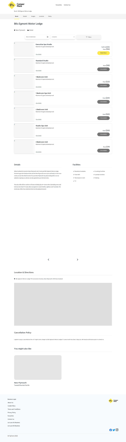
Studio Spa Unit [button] (42, 125)
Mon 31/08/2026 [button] (30, 37)
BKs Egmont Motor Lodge (25, 11)
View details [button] (38, 54)
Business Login (12, 399)
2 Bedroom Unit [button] (42, 109)
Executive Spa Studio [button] (44, 44)
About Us (10, 403)
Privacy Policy (12, 413)
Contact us (67, 5)
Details (25, 16)
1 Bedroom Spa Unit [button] (43, 93)
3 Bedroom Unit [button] (42, 142)
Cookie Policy (11, 406)
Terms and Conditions (14, 409)
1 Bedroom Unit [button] (42, 77)
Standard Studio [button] (42, 60)
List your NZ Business (14, 426)
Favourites (59, 5)
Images (33, 16)
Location (41, 16)
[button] (63, 37)
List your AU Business (14, 423)
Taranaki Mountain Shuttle (21, 385)
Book (15, 11)
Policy (50, 16)
